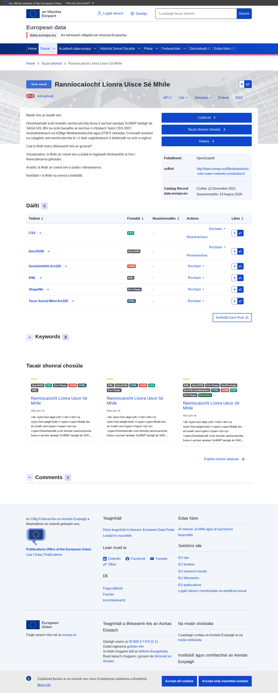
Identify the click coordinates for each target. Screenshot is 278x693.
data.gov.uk (45, 96)
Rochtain (215, 229)
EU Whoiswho (188, 578)
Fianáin (108, 594)
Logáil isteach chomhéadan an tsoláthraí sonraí (212, 591)
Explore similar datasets (224, 459)
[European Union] (62, 624)
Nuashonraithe (164, 218)
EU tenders (186, 564)
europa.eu (69, 635)
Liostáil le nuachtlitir (117, 535)
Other (112, 564)
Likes (236, 218)
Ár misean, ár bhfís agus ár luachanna (205, 529)
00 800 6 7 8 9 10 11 (143, 641)
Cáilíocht (204, 117)
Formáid (133, 218)
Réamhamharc (197, 255)
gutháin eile (135, 646)
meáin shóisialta (190, 640)
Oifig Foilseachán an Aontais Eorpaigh (59, 519)
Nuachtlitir (185, 535)
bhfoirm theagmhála (153, 651)
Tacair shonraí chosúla (204, 129)
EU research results (192, 571)
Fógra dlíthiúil (113, 588)
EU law (183, 557)
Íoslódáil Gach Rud (230, 317)
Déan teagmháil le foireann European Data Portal (138, 529)
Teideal (34, 218)
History (204, 141)
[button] (80, 3)
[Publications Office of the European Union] (62, 535)
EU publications (189, 585)
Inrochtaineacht (114, 600)
